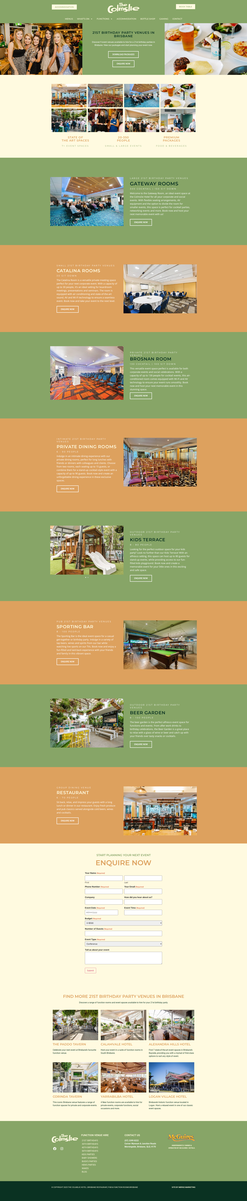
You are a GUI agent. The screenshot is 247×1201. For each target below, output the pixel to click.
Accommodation (126, 19)
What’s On (83, 19)
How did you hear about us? (138, 897)
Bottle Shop (147, 19)
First (87, 882)
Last (126, 882)
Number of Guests (98, 929)
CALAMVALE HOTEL (116, 1044)
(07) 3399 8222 (132, 1140)
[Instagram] (62, 1148)
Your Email (134, 887)
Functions (103, 19)
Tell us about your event (97, 950)
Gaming (163, 19)
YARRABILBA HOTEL (117, 1096)
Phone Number (97, 887)
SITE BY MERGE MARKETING (183, 1187)
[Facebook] (54, 1148)
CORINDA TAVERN (67, 1096)
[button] (53, 547)
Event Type (95, 939)
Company (90, 897)
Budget (93, 918)
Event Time (134, 908)
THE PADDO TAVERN (69, 1044)
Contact (177, 19)
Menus (69, 19)
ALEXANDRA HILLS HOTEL (170, 1044)
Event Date (95, 908)
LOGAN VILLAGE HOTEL (168, 1096)
